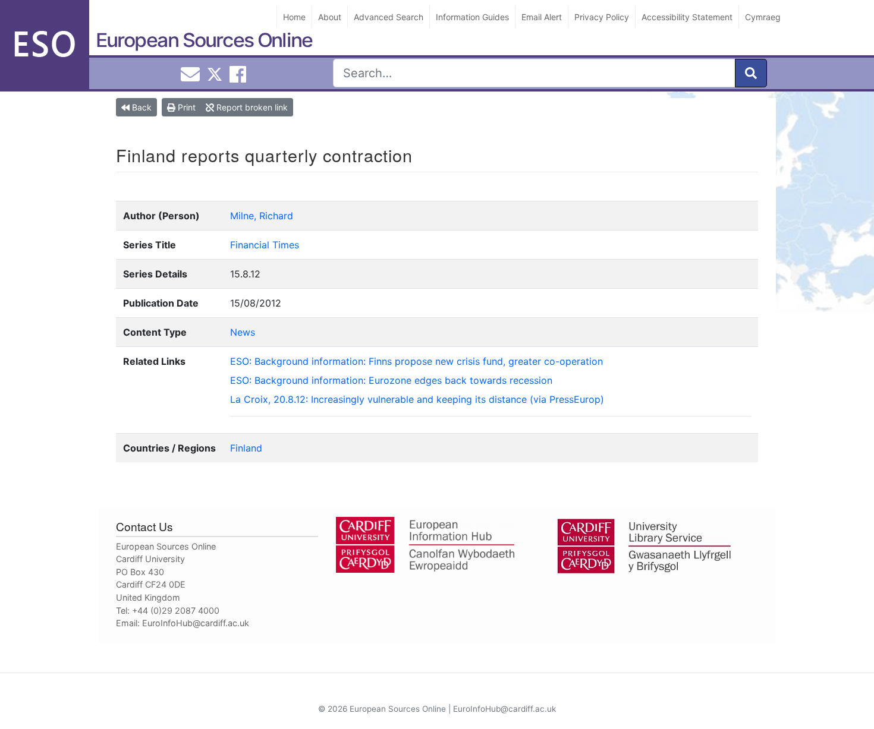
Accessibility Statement (687, 17)
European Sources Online (204, 40)
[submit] (751, 73)
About (329, 17)
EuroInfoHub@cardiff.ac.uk (195, 623)
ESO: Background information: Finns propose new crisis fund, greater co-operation (416, 361)
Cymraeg (763, 17)
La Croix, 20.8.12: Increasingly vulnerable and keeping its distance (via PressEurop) (417, 399)
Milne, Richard (261, 216)
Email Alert (541, 17)
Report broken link (251, 107)
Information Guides (472, 17)
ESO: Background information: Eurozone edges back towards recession (391, 380)
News (242, 332)
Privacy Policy (601, 17)
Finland (246, 448)
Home (294, 17)
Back (141, 107)
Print (185, 107)
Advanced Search (388, 17)
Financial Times (264, 245)
